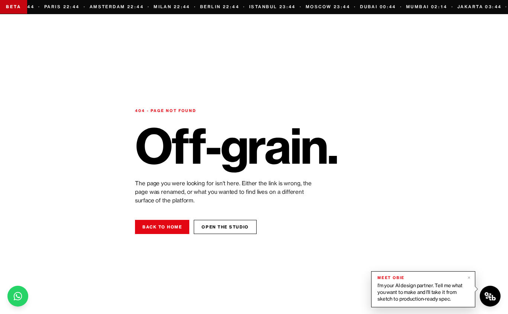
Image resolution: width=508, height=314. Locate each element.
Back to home (162, 227)
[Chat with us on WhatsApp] (17, 296)
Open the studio (225, 227)
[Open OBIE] (490, 296)
